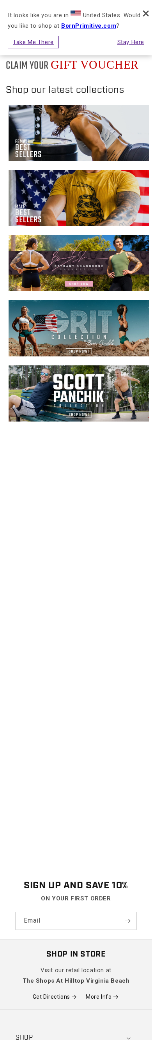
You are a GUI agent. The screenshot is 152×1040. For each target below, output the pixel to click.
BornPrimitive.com (88, 25)
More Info (98, 997)
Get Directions (51, 997)
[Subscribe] (127, 921)
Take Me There (33, 42)
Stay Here (130, 42)
